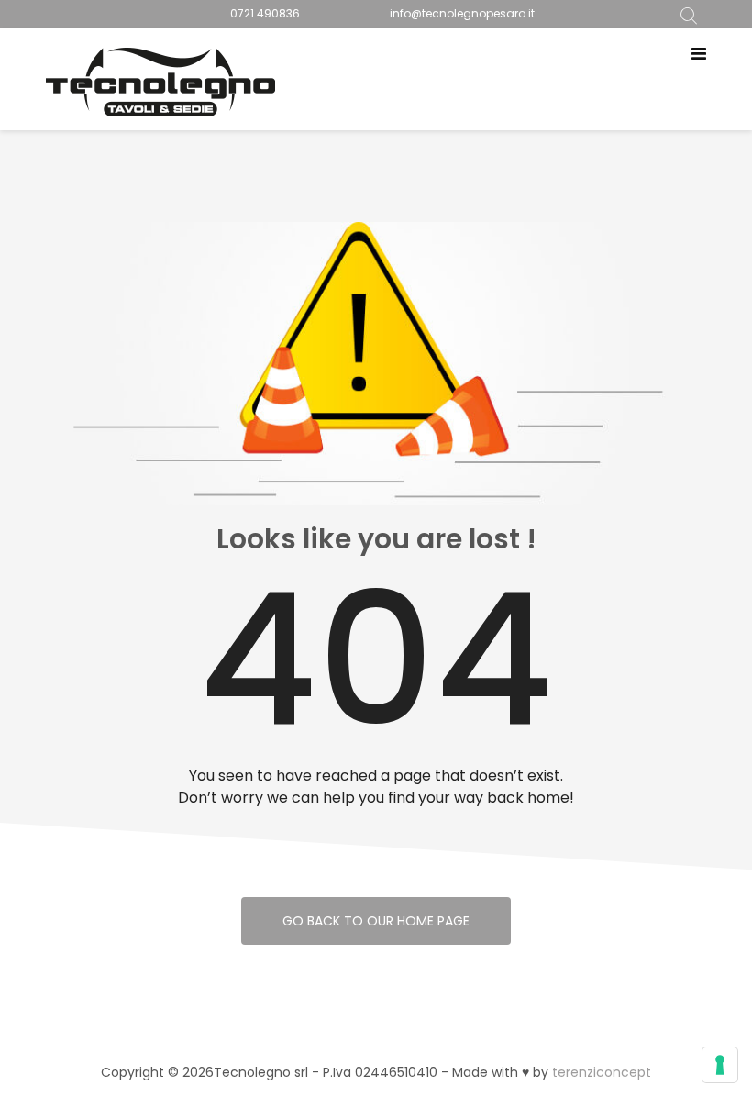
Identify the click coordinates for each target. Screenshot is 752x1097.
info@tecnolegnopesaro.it (462, 13)
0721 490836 (265, 13)
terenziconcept (601, 1072)
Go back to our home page (376, 921)
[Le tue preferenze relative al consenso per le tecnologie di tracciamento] (719, 1064)
